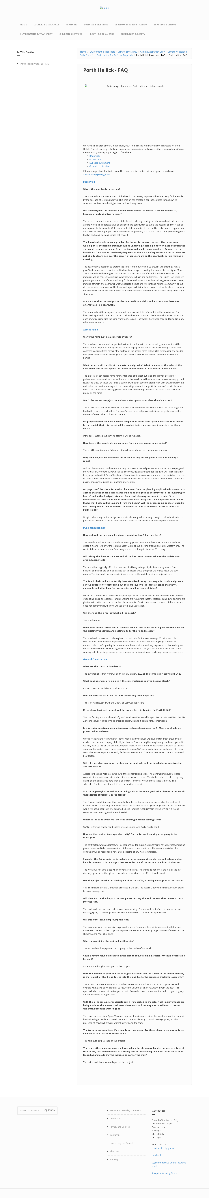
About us (114, 1151)
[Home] (104, 7)
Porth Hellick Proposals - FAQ (35, 63)
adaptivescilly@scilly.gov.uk (96, 174)
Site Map (114, 1159)
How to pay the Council (121, 1143)
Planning (71, 24)
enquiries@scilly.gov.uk (163, 1148)
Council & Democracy (46, 24)
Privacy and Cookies (120, 1126)
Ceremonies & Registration (131, 24)
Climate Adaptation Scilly (152, 51)
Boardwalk (94, 155)
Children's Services (70, 33)
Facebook (156, 1155)
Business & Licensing (96, 24)
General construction (99, 166)
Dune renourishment (99, 162)
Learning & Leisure (165, 24)
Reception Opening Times (164, 1173)
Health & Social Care (101, 33)
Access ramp (95, 159)
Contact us (115, 1134)
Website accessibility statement (125, 1110)
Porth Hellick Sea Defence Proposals (115, 55)
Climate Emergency (127, 51)
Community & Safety (133, 33)
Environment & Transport (36, 33)
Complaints (115, 1118)
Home (23, 24)
